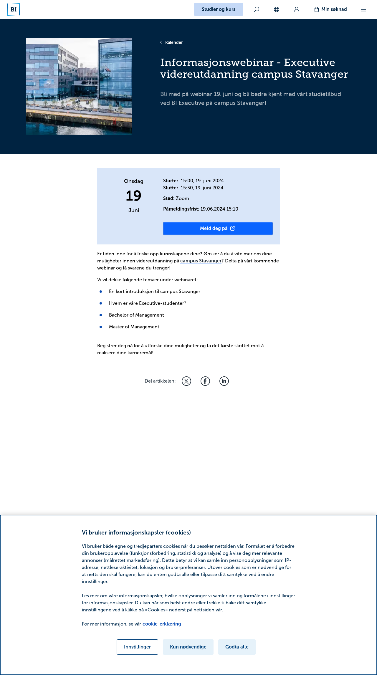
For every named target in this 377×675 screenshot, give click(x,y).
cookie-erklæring (162, 623)
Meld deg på (214, 228)
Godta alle (237, 646)
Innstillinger (137, 646)
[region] (188, 595)
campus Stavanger (200, 260)
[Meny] (363, 9)
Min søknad (334, 9)
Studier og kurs (218, 9)
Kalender (174, 42)
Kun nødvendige (188, 646)
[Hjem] (13, 9)
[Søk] (256, 9)
